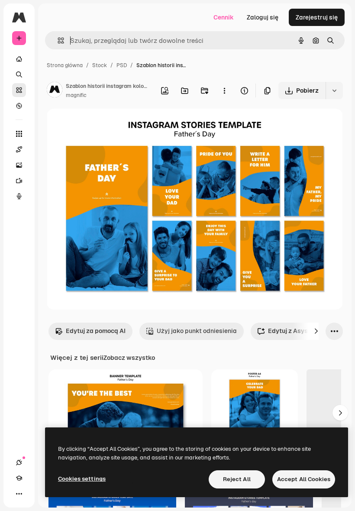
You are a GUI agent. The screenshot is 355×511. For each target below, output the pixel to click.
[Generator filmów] (19, 181)
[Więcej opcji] (224, 90)
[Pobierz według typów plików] (334, 90)
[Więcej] (19, 494)
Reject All (237, 479)
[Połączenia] (19, 462)
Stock (99, 65)
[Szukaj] (19, 74)
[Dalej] (316, 331)
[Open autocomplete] (57, 40)
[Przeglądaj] (19, 106)
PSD (121, 65)
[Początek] (19, 59)
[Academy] (19, 478)
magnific (76, 95)
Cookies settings (82, 478)
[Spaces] (19, 149)
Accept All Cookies (303, 479)
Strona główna (65, 65)
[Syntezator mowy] (19, 196)
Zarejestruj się (317, 17)
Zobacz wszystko (129, 358)
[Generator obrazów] (19, 165)
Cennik (223, 17)
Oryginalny (106, 125)
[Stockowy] (19, 90)
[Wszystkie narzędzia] (19, 134)
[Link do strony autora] (54, 91)
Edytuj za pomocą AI (96, 331)
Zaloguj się (262, 17)
